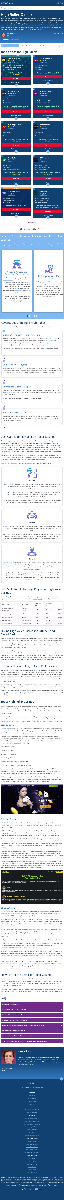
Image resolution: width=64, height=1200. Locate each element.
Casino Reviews (32, 1141)
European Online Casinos (32, 1152)
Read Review (11, 62)
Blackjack (8, 484)
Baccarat (5, 563)
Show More (32, 223)
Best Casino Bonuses (32, 1150)
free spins (19, 290)
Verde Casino (32, 1167)
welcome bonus (7, 280)
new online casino (14, 825)
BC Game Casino (5, 911)
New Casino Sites (32, 1129)
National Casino (32, 1164)
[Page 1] (27, 316)
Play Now (16, 78)
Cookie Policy (32, 1101)
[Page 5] (36, 316)
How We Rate (32, 1098)
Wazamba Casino (32, 1172)
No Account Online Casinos (32, 1121)
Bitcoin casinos (54, 924)
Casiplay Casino (5, 728)
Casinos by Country (32, 1144)
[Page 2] (29, 316)
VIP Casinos (32, 1132)
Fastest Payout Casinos (32, 1127)
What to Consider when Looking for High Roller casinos (36, 46)
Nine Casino (32, 1158)
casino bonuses (50, 341)
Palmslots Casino (6, 823)
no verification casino (33, 930)
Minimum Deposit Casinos (32, 1124)
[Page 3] (32, 316)
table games (13, 463)
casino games (37, 599)
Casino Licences (32, 1112)
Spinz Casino (32, 1161)
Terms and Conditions (32, 1107)
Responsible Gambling (32, 1109)
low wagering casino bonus (51, 343)
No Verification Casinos (32, 1118)
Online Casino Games (32, 1147)
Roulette (5, 526)
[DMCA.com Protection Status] (38, 1189)
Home (4, 8)
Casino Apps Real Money (32, 1135)
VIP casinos (51, 282)
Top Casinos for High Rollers (9, 46)
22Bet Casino (32, 1170)
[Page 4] (34, 316)
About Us (32, 1096)
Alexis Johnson (14, 39)
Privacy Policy (32, 1104)
